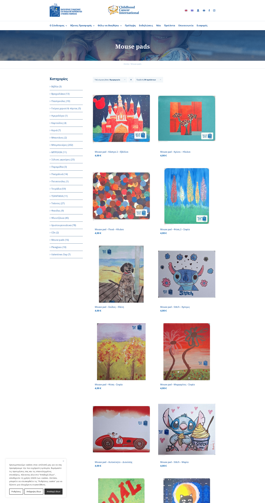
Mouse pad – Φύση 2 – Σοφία (175, 229)
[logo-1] (66, 4)
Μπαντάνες (57, 137)
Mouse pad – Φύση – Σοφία (109, 384)
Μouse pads (57, 239)
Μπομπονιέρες (59, 144)
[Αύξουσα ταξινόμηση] (131, 80)
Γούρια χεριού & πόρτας (64, 108)
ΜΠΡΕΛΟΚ (56, 152)
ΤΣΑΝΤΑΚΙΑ (57, 196)
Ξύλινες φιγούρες (60, 159)
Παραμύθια (57, 166)
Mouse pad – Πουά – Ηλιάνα (109, 229)
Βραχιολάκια (58, 93)
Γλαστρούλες (58, 101)
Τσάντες (55, 203)
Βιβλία (54, 86)
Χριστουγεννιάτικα (61, 225)
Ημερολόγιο (57, 115)
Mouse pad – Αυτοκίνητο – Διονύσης (113, 462)
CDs (53, 232)
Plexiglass (56, 247)
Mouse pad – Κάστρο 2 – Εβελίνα (111, 151)
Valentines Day (59, 254)
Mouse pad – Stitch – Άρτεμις (175, 306)
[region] (36, 478)
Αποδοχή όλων (53, 491)
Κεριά (54, 130)
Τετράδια (56, 188)
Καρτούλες (57, 123)
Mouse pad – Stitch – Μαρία (174, 462)
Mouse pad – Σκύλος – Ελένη (109, 306)
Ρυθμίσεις (16, 491)
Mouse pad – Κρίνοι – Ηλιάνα (175, 151)
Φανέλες (56, 210)
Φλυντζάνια (57, 217)
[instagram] (214, 10)
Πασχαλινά (57, 174)
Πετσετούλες (58, 181)
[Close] (63, 461)
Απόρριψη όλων (33, 491)
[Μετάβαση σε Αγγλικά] (186, 10)
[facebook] (209, 10)
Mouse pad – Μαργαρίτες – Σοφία (177, 384)
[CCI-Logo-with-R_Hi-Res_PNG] (123, 5)
